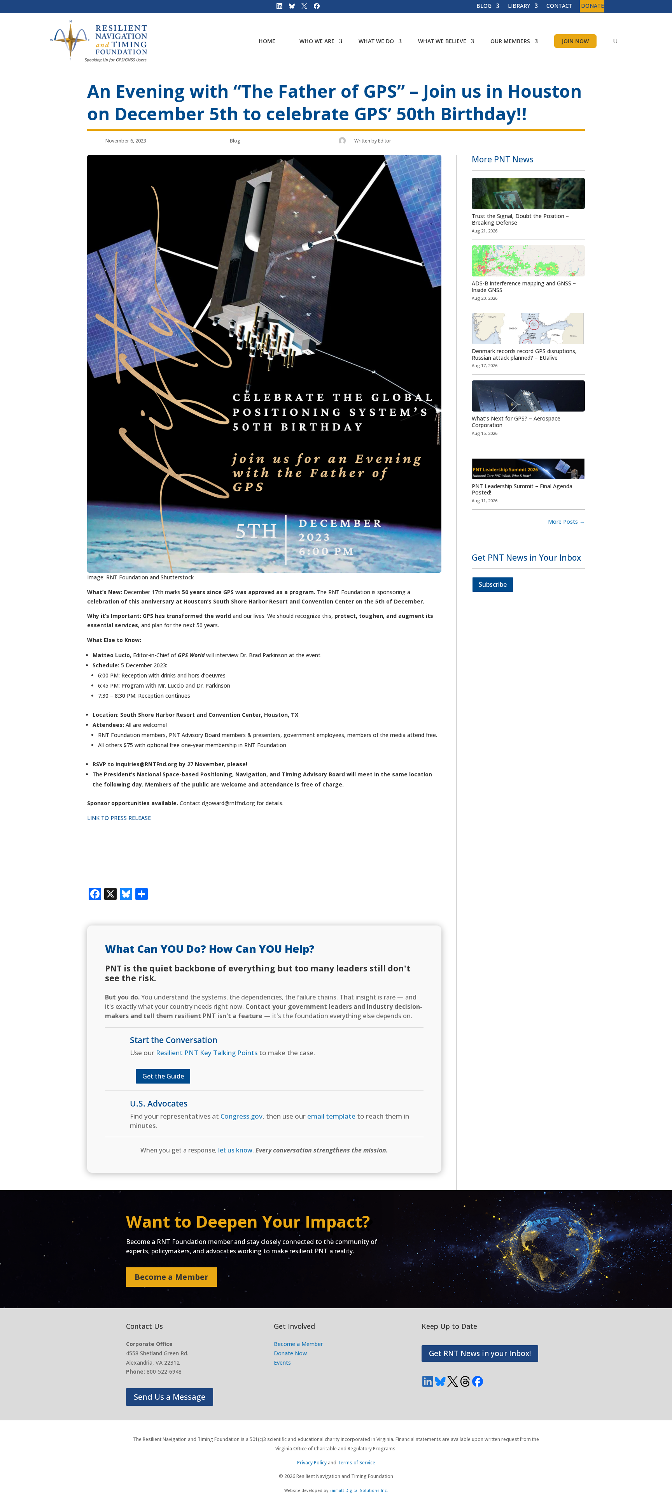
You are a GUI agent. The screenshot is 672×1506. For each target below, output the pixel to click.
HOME (267, 41)
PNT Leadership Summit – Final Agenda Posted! (522, 489)
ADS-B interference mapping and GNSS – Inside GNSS (524, 287)
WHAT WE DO (376, 41)
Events (282, 1362)
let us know (235, 1150)
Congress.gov (241, 1116)
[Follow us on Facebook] (314, 7)
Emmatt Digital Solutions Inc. (358, 1490)
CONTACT (559, 6)
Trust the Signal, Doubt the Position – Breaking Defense (520, 219)
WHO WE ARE (316, 41)
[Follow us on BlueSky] (289, 7)
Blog (235, 140)
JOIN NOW (575, 41)
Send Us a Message (169, 1397)
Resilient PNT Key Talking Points (206, 1052)
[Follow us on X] (301, 7)
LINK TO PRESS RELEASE (119, 818)
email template (331, 1116)
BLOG (484, 6)
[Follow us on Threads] (465, 1381)
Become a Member (171, 1277)
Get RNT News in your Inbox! (480, 1353)
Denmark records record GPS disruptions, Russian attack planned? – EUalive (524, 354)
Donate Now (290, 1353)
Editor (384, 140)
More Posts (566, 521)
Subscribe (493, 584)
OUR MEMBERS (510, 41)
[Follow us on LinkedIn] (276, 7)
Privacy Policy (312, 1462)
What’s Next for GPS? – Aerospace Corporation (516, 422)
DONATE (592, 6)
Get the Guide (163, 1076)
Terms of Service (356, 1462)
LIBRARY (519, 6)
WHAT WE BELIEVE (442, 41)
